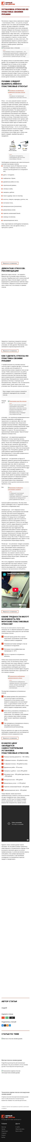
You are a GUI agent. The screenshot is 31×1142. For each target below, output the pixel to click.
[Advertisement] (15, 244)
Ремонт (4, 1135)
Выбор (3, 1137)
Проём (3, 1129)
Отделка (4, 1133)
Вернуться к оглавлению (10, 263)
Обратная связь (20, 1129)
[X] (5, 1025)
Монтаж (4, 1127)
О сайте (18, 1127)
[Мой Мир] (10, 1025)
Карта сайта (19, 1131)
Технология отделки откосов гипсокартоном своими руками (15, 1093)
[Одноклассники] (7, 1025)
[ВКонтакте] (3, 1025)
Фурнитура (5, 1131)
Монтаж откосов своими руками (12, 1060)
